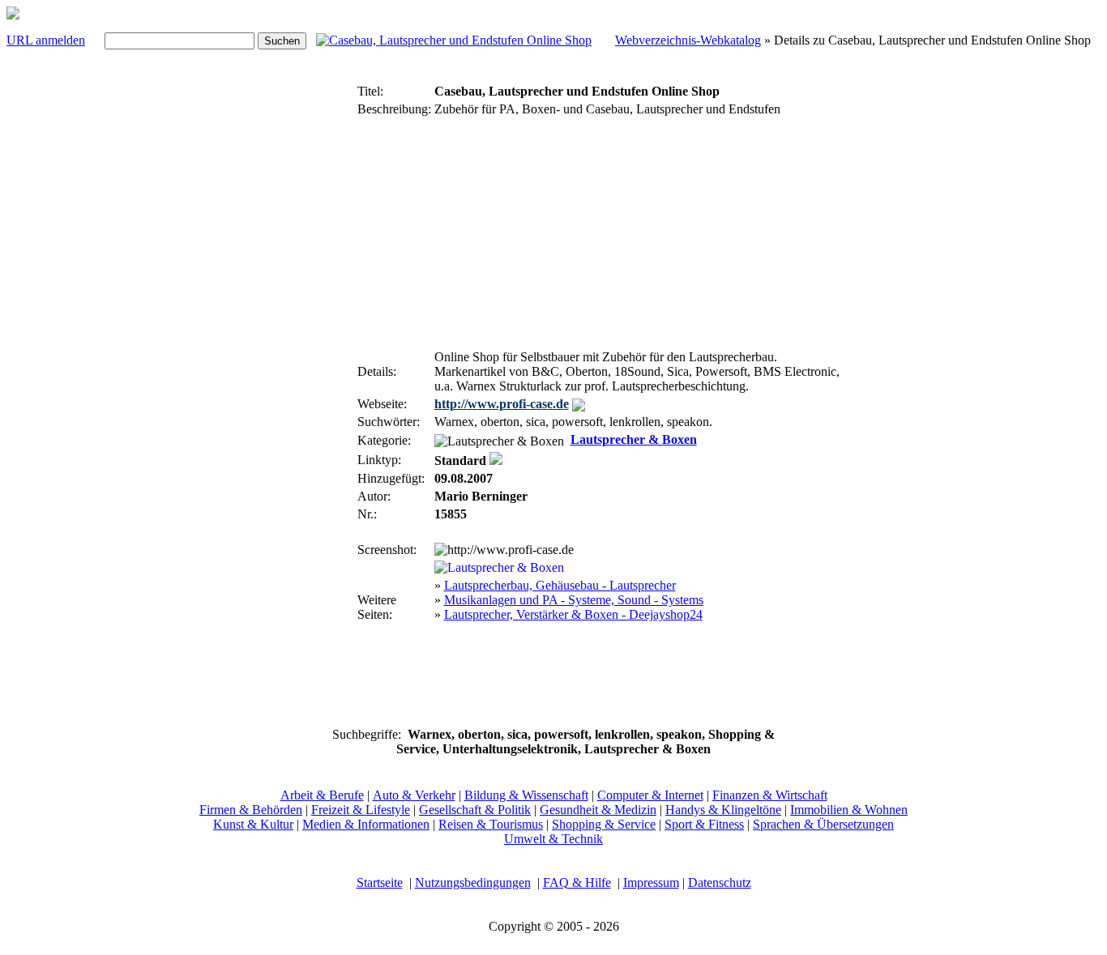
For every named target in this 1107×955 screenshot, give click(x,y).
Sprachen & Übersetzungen (823, 824)
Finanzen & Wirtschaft (769, 795)
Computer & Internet (650, 795)
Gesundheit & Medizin (598, 809)
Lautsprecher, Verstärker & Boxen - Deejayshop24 (573, 614)
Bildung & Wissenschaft (526, 795)
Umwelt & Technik (553, 839)
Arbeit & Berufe (322, 795)
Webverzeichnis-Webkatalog (688, 40)
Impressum (651, 882)
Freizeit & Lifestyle (360, 809)
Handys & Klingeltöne (723, 809)
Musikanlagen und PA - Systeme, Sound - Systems (573, 600)
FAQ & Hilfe (577, 882)
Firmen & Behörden (250, 809)
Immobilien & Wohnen (849, 809)
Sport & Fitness (704, 824)
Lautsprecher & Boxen (634, 439)
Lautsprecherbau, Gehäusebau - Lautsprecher (560, 585)
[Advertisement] (305, 322)
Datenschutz (719, 882)
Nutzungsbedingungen (473, 882)
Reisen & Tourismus (490, 824)
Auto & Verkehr (414, 795)
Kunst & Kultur (253, 824)
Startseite (380, 882)
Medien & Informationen (366, 824)
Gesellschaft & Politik (475, 809)
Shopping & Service (604, 824)
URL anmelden (45, 40)
